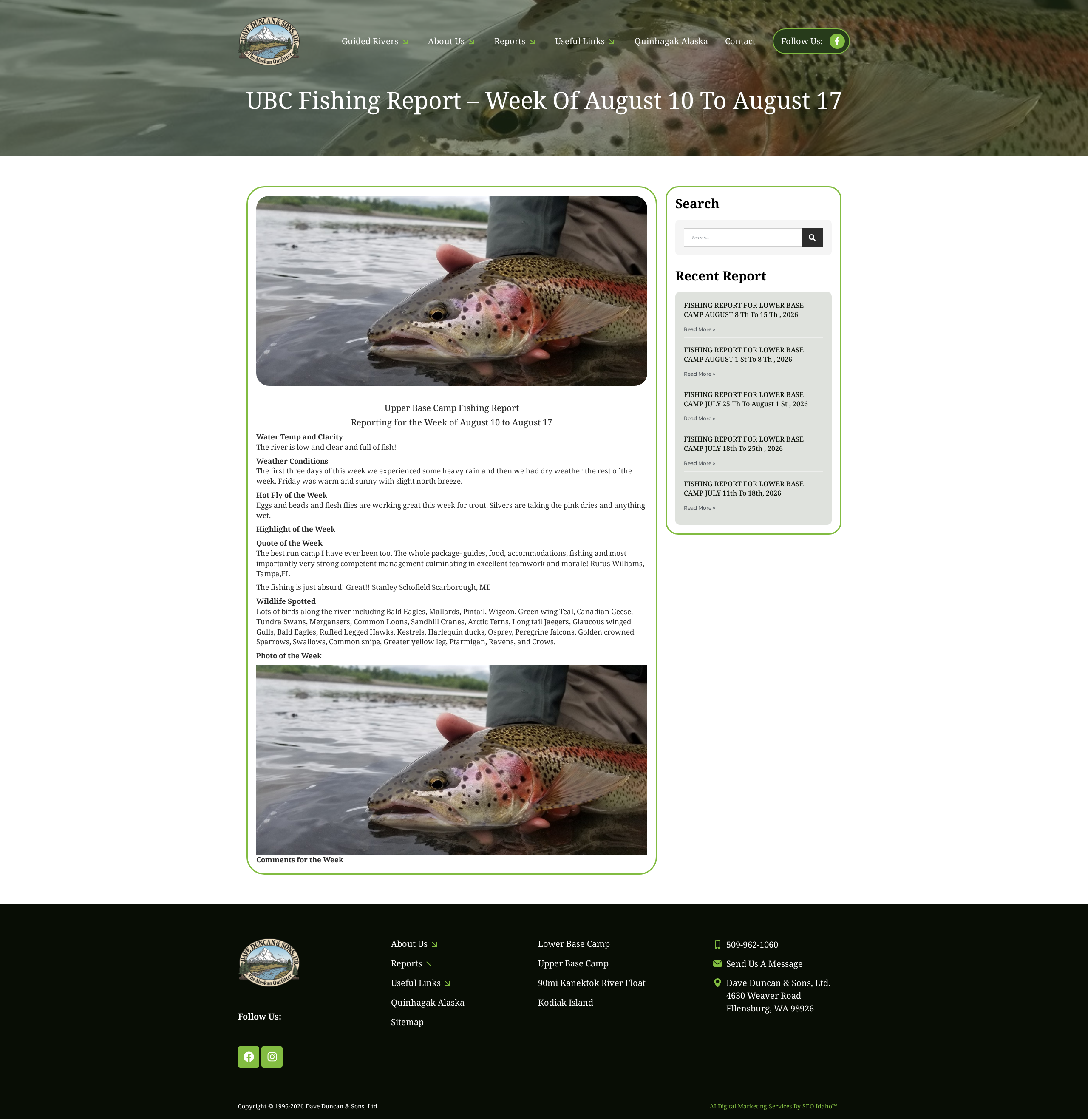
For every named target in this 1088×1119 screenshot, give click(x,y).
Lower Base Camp (574, 943)
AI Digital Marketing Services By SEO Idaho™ (773, 1106)
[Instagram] (272, 1057)
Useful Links (580, 41)
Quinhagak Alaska (671, 41)
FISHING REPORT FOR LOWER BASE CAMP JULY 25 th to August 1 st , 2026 (746, 399)
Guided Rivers (370, 41)
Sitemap (407, 1022)
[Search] (812, 237)
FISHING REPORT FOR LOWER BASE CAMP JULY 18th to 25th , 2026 (744, 443)
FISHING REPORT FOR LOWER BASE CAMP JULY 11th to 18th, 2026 (744, 488)
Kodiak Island (565, 1002)
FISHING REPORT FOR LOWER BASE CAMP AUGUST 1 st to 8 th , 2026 (744, 354)
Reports (509, 41)
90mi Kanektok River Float (592, 983)
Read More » (699, 329)
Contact (740, 41)
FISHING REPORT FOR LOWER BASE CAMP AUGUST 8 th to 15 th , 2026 (744, 309)
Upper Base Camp (573, 963)
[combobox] (743, 237)
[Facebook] (248, 1057)
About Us (446, 41)
